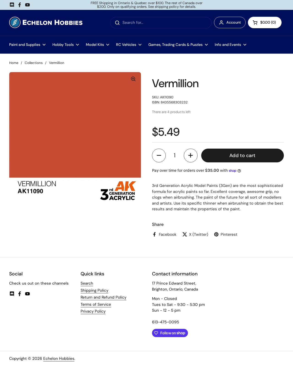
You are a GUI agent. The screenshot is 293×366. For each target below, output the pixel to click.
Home (13, 63)
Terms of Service (96, 304)
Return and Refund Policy (103, 297)
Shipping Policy (94, 290)
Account (233, 22)
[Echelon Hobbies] (45, 23)
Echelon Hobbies (58, 358)
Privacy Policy (93, 311)
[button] (159, 155)
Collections (34, 63)
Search (87, 283)
